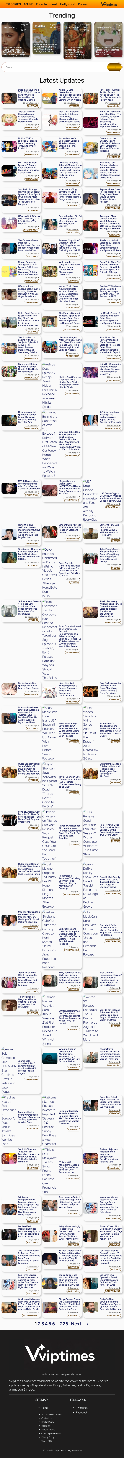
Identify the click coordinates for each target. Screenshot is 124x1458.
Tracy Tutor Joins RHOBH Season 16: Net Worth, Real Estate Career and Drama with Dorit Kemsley (27, 978)
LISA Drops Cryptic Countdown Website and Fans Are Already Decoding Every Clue (111, 497)
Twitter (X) (82, 1407)
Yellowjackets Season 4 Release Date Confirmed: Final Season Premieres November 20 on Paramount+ (29, 607)
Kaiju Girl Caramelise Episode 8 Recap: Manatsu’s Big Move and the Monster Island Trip (110, 369)
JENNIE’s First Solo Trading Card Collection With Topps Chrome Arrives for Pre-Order (111, 417)
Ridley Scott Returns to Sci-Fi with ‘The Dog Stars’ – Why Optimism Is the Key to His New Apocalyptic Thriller (28, 319)
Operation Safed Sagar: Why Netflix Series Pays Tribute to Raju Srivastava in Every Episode (110, 1102)
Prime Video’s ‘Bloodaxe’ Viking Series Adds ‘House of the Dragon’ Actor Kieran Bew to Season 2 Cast (111, 729)
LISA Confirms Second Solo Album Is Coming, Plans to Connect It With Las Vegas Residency (29, 291)
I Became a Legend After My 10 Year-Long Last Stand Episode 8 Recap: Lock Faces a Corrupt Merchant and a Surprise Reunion (70, 170)
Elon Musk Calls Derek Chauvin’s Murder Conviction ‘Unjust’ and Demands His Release (111, 930)
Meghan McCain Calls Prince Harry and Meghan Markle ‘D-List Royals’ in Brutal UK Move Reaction (29, 917)
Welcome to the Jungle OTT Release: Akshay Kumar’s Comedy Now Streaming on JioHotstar (69, 268)
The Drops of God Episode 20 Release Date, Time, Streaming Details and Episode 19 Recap (111, 245)
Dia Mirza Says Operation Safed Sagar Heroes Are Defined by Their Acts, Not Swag (109, 1280)
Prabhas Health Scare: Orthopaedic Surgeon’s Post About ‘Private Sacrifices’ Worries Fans (29, 1117)
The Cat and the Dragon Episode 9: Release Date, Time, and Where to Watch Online (108, 51)
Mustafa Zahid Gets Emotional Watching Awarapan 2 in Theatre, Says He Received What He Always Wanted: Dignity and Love (28, 714)
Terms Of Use (47, 1441)
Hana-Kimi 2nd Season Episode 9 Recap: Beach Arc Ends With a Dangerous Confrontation (68, 689)
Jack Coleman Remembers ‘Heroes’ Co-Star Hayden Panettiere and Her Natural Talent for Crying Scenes (111, 978)
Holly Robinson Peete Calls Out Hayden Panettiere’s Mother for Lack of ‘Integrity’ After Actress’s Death (70, 977)
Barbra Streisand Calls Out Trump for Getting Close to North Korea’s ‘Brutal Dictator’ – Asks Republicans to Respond (69, 936)
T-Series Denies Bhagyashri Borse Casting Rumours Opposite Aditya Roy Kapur (27, 1001)
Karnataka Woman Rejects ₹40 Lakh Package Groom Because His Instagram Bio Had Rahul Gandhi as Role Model (109, 1204)
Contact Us (46, 1418)
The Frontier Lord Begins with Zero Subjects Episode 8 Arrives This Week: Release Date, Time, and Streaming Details (28, 344)
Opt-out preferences (51, 1433)
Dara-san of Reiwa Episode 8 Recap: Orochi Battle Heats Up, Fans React (28, 368)
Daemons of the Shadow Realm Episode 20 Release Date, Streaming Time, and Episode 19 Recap (110, 144)
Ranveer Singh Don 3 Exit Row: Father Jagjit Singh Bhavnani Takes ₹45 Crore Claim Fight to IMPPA (70, 245)
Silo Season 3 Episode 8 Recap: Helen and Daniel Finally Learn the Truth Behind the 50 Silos (29, 554)
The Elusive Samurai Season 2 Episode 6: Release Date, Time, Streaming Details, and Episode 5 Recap (69, 318)
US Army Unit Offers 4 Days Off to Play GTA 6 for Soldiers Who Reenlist (29, 220)
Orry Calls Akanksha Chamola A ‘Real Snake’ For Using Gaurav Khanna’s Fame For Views (110, 688)
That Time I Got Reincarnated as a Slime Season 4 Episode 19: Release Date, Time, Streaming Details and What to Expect (110, 344)
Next (80, 1324)
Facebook (81, 1412)
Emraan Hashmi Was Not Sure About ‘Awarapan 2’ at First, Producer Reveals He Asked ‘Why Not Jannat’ (70, 1017)
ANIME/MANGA (104, 27)
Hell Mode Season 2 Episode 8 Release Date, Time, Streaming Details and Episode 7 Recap (110, 318)
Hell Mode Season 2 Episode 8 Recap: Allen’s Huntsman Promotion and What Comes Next (28, 167)
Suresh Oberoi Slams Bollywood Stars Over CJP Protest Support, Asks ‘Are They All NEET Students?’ (70, 1255)
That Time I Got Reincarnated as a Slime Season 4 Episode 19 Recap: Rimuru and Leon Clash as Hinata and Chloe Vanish (110, 170)
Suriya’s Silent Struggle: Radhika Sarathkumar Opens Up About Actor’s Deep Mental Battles (110, 1304)
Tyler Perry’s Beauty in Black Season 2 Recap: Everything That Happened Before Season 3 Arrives (110, 555)
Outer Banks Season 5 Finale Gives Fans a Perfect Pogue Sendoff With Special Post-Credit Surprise (29, 869)
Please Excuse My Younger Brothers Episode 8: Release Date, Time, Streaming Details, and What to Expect (28, 268)
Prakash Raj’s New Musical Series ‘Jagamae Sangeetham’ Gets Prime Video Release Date (109, 1155)
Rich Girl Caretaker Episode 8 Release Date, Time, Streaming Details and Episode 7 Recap (69, 116)
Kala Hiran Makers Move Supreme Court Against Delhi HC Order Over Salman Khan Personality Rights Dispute (29, 1281)
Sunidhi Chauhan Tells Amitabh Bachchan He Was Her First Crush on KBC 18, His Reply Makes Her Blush (29, 1155)
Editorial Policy (48, 1429)
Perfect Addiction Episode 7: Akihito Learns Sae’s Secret (28, 685)
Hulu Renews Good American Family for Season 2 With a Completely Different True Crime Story (111, 829)
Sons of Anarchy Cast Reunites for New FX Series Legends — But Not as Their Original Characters (29, 816)
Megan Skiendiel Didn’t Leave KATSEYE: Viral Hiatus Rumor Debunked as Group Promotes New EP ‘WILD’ (70, 487)
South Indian (72, 27)
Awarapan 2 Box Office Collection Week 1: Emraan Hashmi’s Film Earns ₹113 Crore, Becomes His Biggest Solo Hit (110, 222)
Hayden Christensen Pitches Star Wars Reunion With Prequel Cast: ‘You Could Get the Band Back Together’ (70, 831)
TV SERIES (40, 25)
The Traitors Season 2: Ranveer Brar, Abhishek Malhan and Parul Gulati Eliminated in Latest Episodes (29, 1256)
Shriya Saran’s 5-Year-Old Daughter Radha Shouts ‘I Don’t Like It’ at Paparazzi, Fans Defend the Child (70, 1304)
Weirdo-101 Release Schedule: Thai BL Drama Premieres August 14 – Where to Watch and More (111, 1015)
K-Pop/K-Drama (31, 302)
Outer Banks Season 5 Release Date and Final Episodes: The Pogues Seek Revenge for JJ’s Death (110, 770)
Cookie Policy (47, 1421)
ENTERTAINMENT (112, 208)
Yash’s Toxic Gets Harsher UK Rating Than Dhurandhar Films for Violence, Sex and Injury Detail (69, 1280)
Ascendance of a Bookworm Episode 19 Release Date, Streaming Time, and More (69, 143)
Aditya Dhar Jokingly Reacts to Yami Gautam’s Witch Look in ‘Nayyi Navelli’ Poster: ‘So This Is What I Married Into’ (70, 1232)
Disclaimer (46, 1425)
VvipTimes (59, 1450)
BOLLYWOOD (10, 27)
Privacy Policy (47, 1437)
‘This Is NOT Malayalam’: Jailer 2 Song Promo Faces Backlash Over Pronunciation (69, 1167)
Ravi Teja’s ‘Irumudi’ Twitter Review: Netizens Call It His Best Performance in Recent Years (74, 52)
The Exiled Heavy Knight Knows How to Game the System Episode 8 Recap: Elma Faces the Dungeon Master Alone (111, 608)
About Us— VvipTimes (51, 1414)
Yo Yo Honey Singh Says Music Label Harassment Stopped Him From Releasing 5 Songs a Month (70, 194)
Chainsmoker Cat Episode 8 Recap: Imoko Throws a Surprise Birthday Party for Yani (27, 417)
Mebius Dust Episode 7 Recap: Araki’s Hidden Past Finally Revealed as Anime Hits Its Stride (70, 382)
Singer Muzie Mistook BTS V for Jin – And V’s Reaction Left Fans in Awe (70, 528)
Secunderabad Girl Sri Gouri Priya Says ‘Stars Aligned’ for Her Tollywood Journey (70, 221)
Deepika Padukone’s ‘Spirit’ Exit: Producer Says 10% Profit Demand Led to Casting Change (14, 51)
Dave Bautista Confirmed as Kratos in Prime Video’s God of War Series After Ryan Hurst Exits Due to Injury (69, 569)
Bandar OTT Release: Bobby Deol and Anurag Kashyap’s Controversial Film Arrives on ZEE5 (111, 291)
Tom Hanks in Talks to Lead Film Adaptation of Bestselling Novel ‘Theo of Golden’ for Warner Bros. (70, 1202)
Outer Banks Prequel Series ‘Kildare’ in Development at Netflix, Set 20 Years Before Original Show (29, 769)
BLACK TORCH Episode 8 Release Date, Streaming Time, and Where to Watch (27, 143)
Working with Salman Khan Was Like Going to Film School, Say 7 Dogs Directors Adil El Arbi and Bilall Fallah (29, 1304)
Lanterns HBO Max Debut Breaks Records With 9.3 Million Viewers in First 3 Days (109, 530)
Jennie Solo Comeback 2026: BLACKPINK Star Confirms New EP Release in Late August (27, 1067)
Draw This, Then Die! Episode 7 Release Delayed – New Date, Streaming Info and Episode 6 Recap (110, 267)
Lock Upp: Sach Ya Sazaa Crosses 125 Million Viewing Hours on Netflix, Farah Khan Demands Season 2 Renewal (111, 1256)
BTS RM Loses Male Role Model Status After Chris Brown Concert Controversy (29, 485)
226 (64, 1324)
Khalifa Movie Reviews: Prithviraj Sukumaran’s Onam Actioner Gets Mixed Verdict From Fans (110, 1054)
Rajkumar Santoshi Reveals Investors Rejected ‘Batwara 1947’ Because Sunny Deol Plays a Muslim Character (70, 1117)
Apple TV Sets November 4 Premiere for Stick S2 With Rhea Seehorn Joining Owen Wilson (46, 47)
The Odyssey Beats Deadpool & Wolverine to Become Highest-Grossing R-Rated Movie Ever (29, 245)
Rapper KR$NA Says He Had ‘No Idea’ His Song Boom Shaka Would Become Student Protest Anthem (110, 195)
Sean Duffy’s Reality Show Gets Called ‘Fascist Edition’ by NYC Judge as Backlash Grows (110, 882)
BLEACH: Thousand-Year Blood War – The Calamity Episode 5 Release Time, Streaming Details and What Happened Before (110, 119)
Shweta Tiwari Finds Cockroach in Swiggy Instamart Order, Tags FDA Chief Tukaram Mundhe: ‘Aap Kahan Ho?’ (111, 1232)
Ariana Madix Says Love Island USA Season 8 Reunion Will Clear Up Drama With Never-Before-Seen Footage (69, 729)
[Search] (114, 67)
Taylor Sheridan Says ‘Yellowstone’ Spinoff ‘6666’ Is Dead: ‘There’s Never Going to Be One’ (70, 782)
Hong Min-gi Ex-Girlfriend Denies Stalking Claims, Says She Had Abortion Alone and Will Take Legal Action (29, 531)
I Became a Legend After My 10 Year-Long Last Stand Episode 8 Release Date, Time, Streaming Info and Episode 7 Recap (70, 343)
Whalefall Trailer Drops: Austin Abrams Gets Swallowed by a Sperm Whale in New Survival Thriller (69, 1055)
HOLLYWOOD (32, 256)
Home (44, 1407)
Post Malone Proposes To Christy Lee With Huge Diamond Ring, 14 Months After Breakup (69, 881)
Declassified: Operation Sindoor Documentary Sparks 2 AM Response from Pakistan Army (29, 1231)
